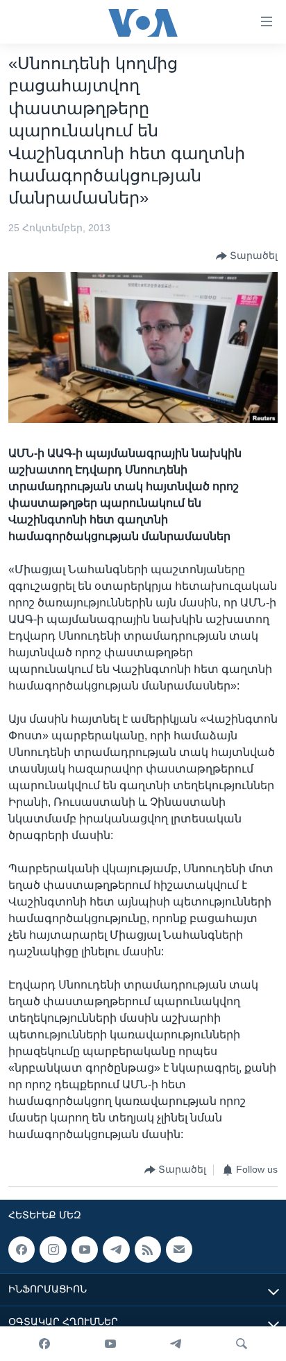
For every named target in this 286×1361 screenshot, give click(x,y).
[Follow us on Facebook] (21, 1249)
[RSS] (148, 1249)
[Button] (247, 256)
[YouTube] (110, 1343)
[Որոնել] (241, 1343)
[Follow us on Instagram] (53, 1249)
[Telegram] (175, 1343)
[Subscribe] (179, 1249)
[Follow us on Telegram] (116, 1249)
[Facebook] (44, 1343)
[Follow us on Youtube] (85, 1249)
